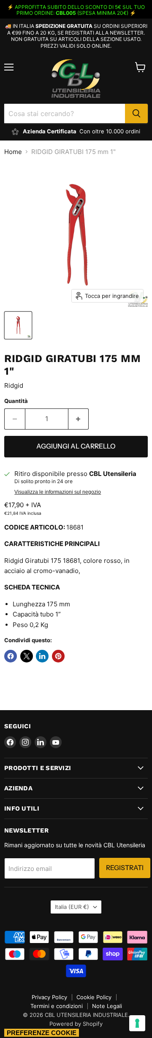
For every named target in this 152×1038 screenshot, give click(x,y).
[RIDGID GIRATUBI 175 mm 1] (18, 325)
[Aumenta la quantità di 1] (78, 419)
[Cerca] (136, 113)
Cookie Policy (93, 997)
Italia (72, 906)
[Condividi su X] (26, 656)
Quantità (16, 401)
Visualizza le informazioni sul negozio (57, 492)
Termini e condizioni (56, 1006)
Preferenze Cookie (41, 1032)
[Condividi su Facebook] (10, 656)
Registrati (125, 868)
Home (13, 151)
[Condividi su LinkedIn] (42, 656)
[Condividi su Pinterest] (58, 656)
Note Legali (107, 1006)
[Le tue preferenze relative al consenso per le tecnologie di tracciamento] (137, 1023)
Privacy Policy (49, 997)
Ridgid (13, 385)
